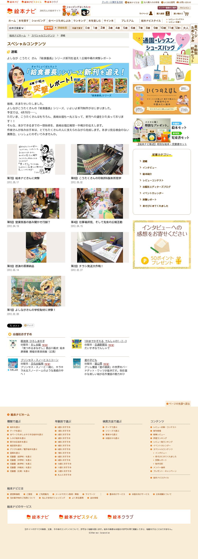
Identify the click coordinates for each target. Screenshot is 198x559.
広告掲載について (164, 494)
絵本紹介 (147, 174)
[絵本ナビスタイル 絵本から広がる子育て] (31, 1)
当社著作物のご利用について (22, 498)
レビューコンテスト (153, 180)
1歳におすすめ (64, 431)
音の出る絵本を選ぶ (18, 442)
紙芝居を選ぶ (16, 445)
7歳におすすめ (64, 453)
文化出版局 (37, 363)
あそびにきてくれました (155, 206)
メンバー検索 (159, 467)
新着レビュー (159, 434)
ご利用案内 (44, 494)
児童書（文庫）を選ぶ (19, 471)
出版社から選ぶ (112, 438)
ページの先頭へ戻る (179, 403)
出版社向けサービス (140, 494)
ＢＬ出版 (36, 344)
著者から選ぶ (111, 434)
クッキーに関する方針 (112, 2)
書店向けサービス (117, 494)
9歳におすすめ (64, 460)
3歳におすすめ (64, 438)
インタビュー (150, 167)
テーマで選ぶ (111, 427)
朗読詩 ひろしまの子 (33, 341)
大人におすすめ (64, 475)
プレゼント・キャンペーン (165, 471)
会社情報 (94, 498)
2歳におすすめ (64, 434)
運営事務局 (15, 494)
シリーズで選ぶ (112, 431)
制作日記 (159, 464)
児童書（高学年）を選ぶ (20, 464)
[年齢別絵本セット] (194, 62)
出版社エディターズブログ (157, 187)
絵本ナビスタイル (161, 478)
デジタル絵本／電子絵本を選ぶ (23, 449)
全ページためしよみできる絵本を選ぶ (26, 434)
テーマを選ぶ (16, 431)
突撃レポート (150, 199)
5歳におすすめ (64, 445)
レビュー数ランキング (163, 442)
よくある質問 (78, 498)
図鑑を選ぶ (15, 453)
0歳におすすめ (64, 427)
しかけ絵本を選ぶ (18, 438)
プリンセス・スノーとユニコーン (39, 360)
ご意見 (29, 494)
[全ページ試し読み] (194, 41)
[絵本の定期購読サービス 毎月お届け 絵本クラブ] (51, 1)
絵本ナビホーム (17, 35)
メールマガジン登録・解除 (67, 494)
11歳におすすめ (64, 467)
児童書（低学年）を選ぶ (20, 457)
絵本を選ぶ (15, 427)
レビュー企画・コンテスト (165, 427)
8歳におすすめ (64, 457)
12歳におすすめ (64, 471)
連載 (145, 161)
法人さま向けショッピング (53, 498)
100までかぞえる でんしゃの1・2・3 (105, 341)
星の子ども (90, 360)
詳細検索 (62, 28)
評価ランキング (160, 438)
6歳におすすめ (64, 449)
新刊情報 (157, 431)
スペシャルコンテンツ (43, 35)
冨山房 (98, 363)
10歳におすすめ (64, 464)
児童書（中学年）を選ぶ (20, 460)
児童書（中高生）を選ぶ (20, 467)
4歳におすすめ (64, 442)
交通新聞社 (101, 344)
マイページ (90, 494)
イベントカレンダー (153, 193)
